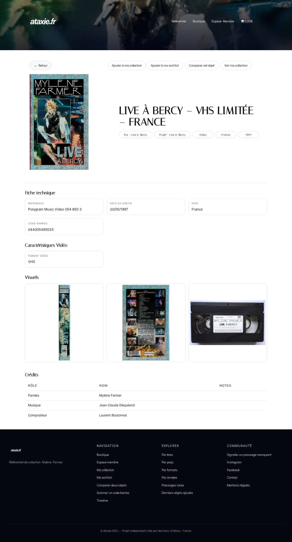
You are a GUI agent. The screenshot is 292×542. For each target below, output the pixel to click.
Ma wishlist (104, 477)
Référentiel (179, 21)
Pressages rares (173, 485)
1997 (248, 134)
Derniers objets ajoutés (177, 492)
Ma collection (105, 470)
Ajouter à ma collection (127, 65)
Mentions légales (238, 485)
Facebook (233, 470)
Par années (169, 477)
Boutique (199, 21)
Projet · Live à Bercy (172, 134)
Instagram (234, 462)
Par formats (169, 470)
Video (202, 134)
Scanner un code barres (113, 492)
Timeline (102, 500)
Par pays (168, 462)
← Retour (40, 65)
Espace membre (107, 462)
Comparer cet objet (201, 65)
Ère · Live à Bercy (135, 134)
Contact (232, 477)
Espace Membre (223, 21)
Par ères (167, 454)
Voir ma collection (236, 65)
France (225, 134)
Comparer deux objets (112, 485)
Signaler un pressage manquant (249, 454)
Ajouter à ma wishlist (165, 65)
